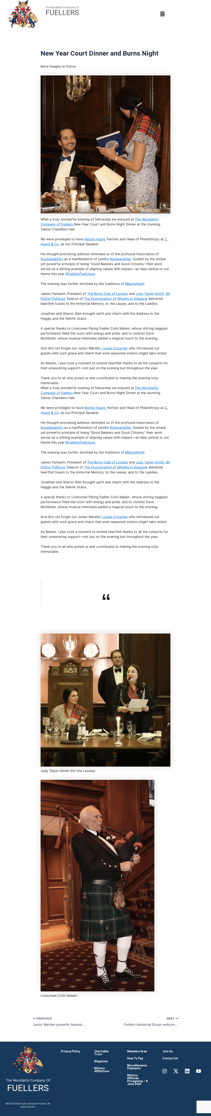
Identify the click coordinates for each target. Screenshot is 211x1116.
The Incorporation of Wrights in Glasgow (115, 299)
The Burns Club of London (107, 294)
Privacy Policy (70, 1051)
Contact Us (170, 1058)
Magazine (101, 1061)
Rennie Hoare (94, 239)
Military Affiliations (101, 1070)
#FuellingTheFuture (80, 274)
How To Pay (135, 1058)
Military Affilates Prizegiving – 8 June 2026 (137, 1080)
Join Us (167, 1051)
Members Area (137, 1051)
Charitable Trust (101, 1053)
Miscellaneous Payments (137, 1067)
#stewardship (120, 259)
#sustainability (52, 259)
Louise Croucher (115, 348)
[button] (162, 14)
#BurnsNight (134, 284)
